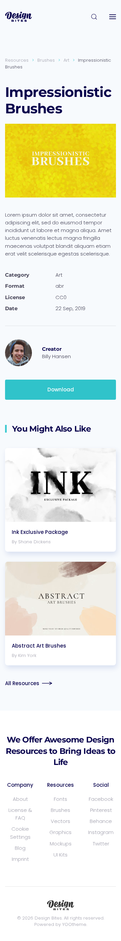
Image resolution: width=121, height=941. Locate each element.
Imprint (20, 859)
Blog (20, 847)
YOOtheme (74, 924)
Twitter (101, 843)
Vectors (60, 821)
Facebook (101, 798)
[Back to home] (18, 16)
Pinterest (101, 810)
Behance (101, 821)
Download (60, 389)
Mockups (61, 843)
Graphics (60, 832)
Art (59, 274)
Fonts (60, 798)
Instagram (101, 832)
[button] (94, 16)
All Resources (22, 683)
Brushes (60, 810)
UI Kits (60, 854)
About (20, 798)
